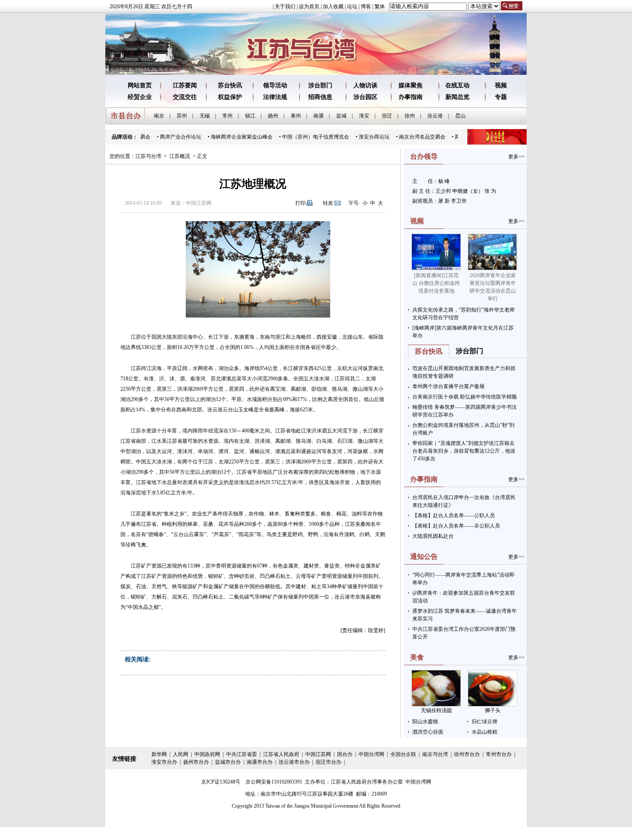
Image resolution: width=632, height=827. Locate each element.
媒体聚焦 (411, 85)
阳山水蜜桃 (425, 722)
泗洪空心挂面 (427, 732)
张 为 (490, 191)
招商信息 (320, 97)
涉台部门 (320, 85)
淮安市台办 (164, 762)
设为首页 (309, 6)
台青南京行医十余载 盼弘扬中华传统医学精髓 (464, 397)
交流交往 (185, 97)
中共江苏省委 (241, 754)
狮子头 (492, 710)
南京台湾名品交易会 (415, 137)
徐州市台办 (467, 754)
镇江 (250, 116)
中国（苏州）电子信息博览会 (308, 137)
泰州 (296, 116)
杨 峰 (444, 181)
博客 (366, 6)
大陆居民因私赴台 (433, 536)
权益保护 (230, 97)
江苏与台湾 (148, 156)
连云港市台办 (294, 762)
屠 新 (444, 201)
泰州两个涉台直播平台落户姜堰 (448, 386)
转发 (328, 203)
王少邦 (444, 191)
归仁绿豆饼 (484, 722)
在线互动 (457, 85)
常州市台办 (499, 754)
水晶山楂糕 (484, 732)
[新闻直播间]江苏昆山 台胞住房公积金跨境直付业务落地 (436, 283)
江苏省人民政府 (281, 754)
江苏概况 (179, 156)
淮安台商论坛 (367, 137)
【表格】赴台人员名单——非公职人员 (456, 526)
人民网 (180, 754)
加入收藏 (333, 6)
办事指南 (411, 97)
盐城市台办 (228, 762)
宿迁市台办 (328, 762)
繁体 (379, 6)
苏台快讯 (230, 85)
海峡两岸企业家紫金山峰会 (235, 137)
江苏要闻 (185, 85)
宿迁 (387, 116)
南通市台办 (260, 762)
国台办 (345, 754)
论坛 (352, 6)
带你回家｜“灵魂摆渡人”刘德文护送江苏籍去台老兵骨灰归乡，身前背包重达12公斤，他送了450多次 (463, 451)
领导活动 (275, 85)
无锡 (204, 116)
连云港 (435, 116)
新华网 (159, 754)
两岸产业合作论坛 (173, 137)
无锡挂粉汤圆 (436, 710)
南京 (159, 116)
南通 (318, 116)
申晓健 (460, 191)
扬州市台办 (196, 762)
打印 (300, 203)
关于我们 (285, 6)
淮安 (364, 116)
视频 (501, 85)
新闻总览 (457, 97)
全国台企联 (403, 754)
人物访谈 (365, 85)
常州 (227, 116)
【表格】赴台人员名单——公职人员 (453, 515)
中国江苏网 (318, 754)
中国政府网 (207, 754)
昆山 (460, 116)
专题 (501, 97)
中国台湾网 (371, 754)
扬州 (273, 116)
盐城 (341, 116)
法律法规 (275, 97)
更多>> (516, 157)
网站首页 (140, 85)
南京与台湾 (435, 754)
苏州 (182, 116)
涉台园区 (365, 97)
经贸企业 (140, 97)
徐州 (410, 116)
